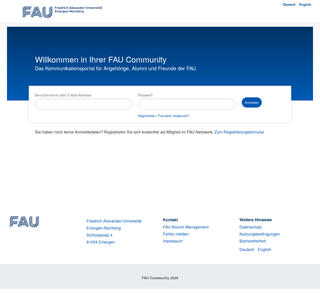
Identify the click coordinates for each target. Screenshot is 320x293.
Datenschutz (251, 227)
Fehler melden (176, 234)
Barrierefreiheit (253, 241)
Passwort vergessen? (173, 115)
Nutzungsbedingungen (260, 234)
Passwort (145, 95)
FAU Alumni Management (185, 227)
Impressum (172, 241)
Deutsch (289, 4)
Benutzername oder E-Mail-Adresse (63, 95)
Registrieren (146, 115)
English (305, 4)
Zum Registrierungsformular (239, 132)
